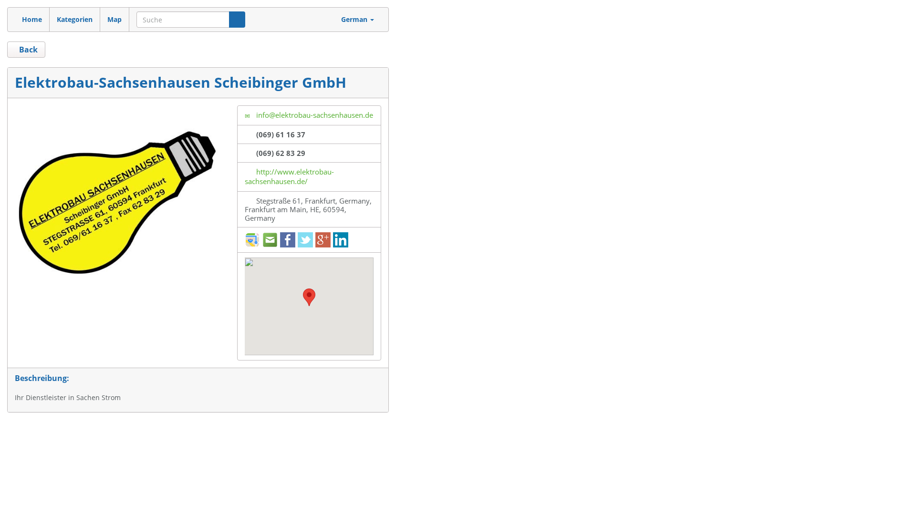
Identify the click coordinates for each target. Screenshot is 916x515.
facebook (287, 239)
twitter (305, 239)
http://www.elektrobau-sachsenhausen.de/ (289, 176)
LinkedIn (340, 239)
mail (270, 239)
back (27, 49)
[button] (309, 297)
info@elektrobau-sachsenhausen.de (313, 115)
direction (252, 239)
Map (114, 19)
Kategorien (75, 19)
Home (32, 19)
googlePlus (323, 239)
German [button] (355, 19)
